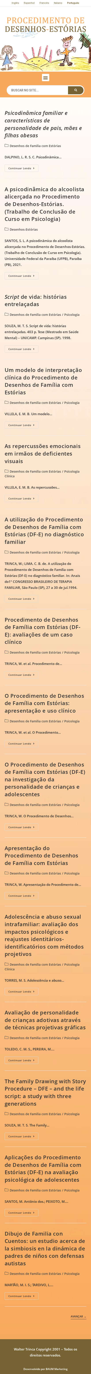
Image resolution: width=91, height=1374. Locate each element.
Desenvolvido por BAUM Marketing (45, 1369)
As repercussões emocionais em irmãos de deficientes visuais (43, 453)
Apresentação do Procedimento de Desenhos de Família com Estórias (41, 855)
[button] (45, 77)
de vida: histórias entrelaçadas (36, 300)
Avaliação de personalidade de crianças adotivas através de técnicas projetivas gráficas (45, 1020)
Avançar (78, 1316)
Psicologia (72, 315)
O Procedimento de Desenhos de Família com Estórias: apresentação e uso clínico (44, 703)
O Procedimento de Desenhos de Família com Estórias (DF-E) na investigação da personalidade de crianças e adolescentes (45, 779)
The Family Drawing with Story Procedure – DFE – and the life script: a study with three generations (45, 1092)
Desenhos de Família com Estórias (35, 146)
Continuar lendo (23, 167)
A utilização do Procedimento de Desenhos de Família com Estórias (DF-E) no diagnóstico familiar (44, 530)
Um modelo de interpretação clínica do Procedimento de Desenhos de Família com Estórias (43, 381)
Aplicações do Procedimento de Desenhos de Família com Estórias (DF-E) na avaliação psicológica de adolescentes (43, 1168)
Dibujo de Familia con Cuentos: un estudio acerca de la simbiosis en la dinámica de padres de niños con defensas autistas (45, 1248)
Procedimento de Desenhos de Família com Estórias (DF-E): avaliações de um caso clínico (43, 631)
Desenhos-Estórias (24, 229)
